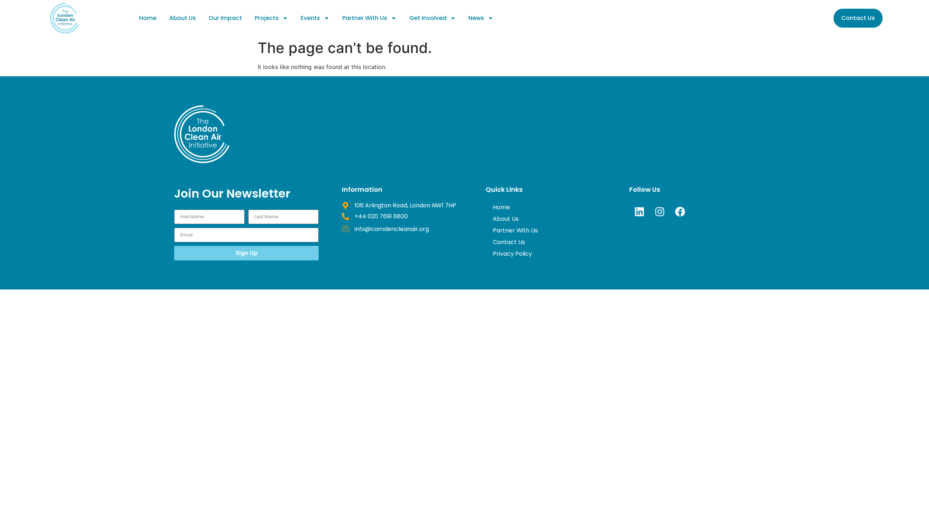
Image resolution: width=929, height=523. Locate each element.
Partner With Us (364, 18)
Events (310, 18)
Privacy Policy (512, 254)
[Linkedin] (639, 212)
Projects (267, 18)
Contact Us (509, 242)
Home (147, 18)
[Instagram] (660, 212)
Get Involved (427, 18)
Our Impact (225, 18)
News (476, 18)
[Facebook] (680, 212)
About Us (182, 18)
